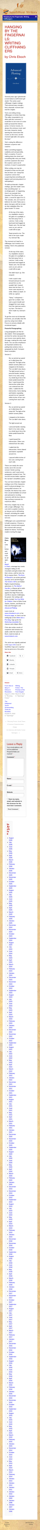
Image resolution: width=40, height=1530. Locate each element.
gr (22, 5)
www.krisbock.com (11, 636)
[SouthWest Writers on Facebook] (17, 6)
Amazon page (9, 615)
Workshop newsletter (12, 622)
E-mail (9, 785)
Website (10, 792)
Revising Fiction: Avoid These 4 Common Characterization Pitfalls (16, 724)
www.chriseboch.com (12, 613)
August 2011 (12, 645)
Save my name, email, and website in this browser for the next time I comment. (14, 802)
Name (9, 778)
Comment (11, 757)
